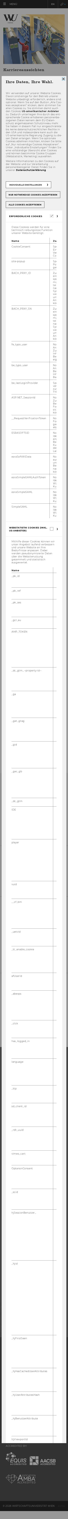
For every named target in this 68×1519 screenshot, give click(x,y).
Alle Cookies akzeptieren (25, 204)
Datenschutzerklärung (31, 170)
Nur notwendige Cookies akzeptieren (33, 194)
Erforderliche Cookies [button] (25, 216)
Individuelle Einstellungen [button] (25, 184)
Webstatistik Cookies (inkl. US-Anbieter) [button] (28, 529)
